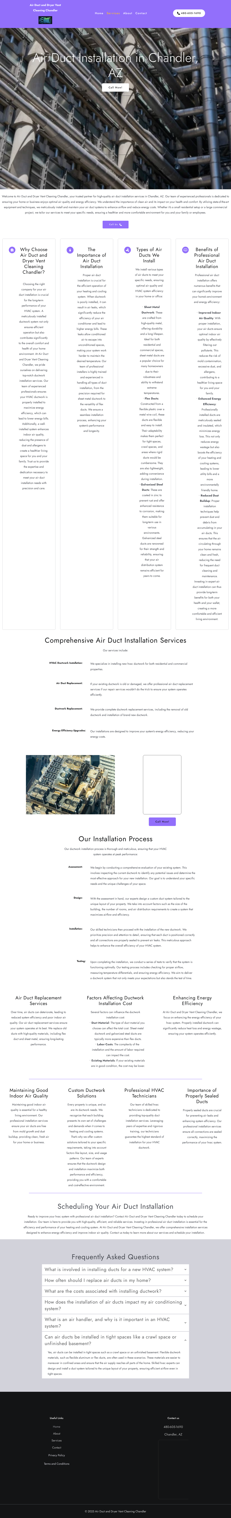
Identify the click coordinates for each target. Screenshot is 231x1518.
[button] (115, 1269)
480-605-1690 (173, 1427)
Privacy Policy (56, 1455)
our (105, 689)
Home (56, 1427)
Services (57, 1440)
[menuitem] (99, 13)
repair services (116, 689)
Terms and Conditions (56, 1464)
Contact (56, 1448)
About (56, 1434)
